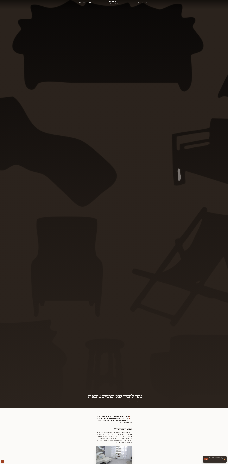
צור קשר (80, 2)
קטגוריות (89, 2)
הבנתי (206, 459)
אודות (84, 2)
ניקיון (141, 391)
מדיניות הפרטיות (212, 459)
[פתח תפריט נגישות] (2, 461)
